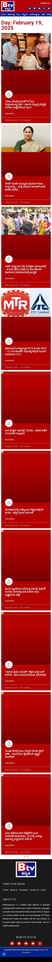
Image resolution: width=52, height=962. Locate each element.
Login (43, 890)
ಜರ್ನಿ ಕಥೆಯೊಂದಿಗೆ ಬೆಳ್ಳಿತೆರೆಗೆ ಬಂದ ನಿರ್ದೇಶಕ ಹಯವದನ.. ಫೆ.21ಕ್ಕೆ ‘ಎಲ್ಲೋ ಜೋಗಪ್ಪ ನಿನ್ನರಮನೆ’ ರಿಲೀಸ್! (23, 836)
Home (3, 14)
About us (14, 890)
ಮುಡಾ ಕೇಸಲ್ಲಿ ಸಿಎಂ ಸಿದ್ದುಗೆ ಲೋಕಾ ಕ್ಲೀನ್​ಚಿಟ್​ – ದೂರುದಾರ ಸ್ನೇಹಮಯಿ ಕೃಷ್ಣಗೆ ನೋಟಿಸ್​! (24, 753)
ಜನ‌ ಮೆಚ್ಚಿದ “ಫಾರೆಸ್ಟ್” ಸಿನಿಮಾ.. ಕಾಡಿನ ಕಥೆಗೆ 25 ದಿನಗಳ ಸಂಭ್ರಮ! (26, 432)
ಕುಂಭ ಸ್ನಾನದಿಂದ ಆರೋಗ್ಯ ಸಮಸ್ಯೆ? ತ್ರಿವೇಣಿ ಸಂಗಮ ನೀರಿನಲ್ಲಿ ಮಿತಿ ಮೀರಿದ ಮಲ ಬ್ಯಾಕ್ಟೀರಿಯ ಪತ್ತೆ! (25, 591)
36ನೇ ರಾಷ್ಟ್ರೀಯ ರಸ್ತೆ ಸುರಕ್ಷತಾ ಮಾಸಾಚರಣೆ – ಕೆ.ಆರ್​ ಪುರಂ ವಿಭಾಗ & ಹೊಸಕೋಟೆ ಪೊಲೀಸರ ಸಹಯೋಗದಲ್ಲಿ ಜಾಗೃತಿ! (25, 269)
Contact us (34, 890)
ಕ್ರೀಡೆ (43, 14)
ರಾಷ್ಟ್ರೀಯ (25, 14)
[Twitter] (34, 8)
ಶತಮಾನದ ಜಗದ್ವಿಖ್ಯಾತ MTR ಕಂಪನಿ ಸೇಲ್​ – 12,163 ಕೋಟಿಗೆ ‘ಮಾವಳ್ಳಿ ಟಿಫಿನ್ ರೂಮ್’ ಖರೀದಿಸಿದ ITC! (25, 351)
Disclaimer (24, 890)
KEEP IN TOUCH (26, 937)
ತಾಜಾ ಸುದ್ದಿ (11, 14)
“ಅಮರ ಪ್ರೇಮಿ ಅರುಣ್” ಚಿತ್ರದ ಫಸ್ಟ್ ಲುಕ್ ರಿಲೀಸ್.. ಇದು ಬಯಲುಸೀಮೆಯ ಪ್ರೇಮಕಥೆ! (25, 673)
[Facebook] (30, 8)
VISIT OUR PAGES (14, 884)
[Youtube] (39, 8)
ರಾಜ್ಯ (18, 14)
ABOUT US (9, 899)
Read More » (10, 114)
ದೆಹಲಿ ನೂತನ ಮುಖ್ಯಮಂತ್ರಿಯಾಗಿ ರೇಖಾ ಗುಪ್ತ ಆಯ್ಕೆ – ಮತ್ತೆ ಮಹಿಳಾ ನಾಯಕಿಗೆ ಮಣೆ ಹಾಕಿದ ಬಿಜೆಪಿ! (25, 186)
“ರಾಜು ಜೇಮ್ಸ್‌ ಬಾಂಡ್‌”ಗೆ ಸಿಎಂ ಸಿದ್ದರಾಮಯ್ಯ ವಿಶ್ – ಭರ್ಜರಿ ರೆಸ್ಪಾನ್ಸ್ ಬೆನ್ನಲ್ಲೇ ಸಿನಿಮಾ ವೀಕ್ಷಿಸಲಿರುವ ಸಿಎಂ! (25, 104)
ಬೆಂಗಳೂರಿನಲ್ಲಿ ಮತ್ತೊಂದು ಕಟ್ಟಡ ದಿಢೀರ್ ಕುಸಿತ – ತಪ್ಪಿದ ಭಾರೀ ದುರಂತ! (24, 511)
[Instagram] (44, 8)
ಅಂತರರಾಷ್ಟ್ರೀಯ (35, 14)
